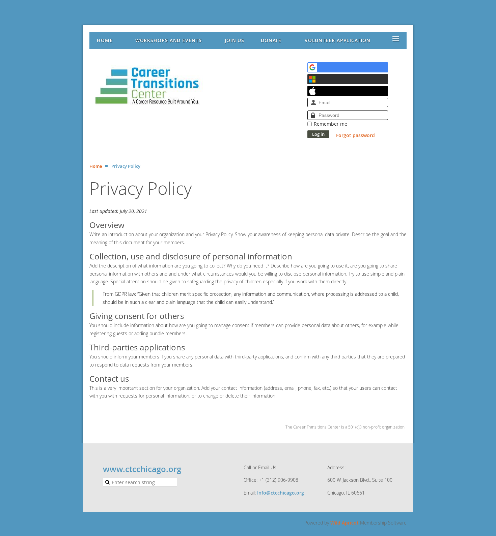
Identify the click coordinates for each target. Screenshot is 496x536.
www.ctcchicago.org (142, 469)
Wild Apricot (344, 522)
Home (95, 166)
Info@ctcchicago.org (280, 493)
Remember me (330, 124)
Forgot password (355, 135)
